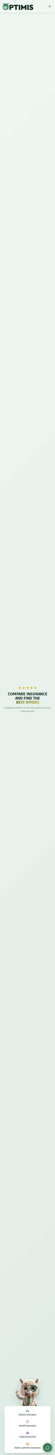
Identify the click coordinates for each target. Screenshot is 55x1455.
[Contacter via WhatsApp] (47, 1447)
